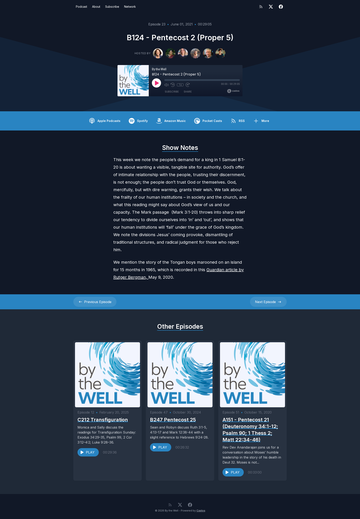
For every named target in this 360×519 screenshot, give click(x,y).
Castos (200, 510)
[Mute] (166, 85)
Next (265, 302)
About (96, 6)
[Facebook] (281, 7)
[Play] (156, 83)
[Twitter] (271, 7)
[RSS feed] (261, 7)
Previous (97, 302)
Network (130, 6)
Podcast (81, 6)
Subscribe (112, 6)
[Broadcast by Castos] (233, 91)
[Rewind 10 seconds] (173, 85)
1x (180, 84)
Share (188, 91)
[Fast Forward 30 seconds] (188, 85)
